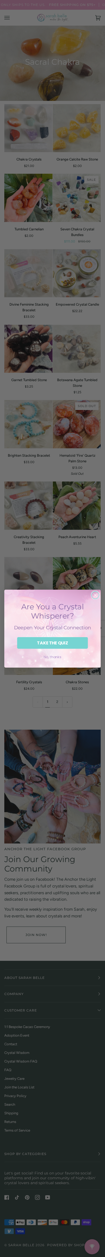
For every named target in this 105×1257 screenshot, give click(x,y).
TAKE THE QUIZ (52, 643)
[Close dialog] (95, 595)
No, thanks (52, 656)
